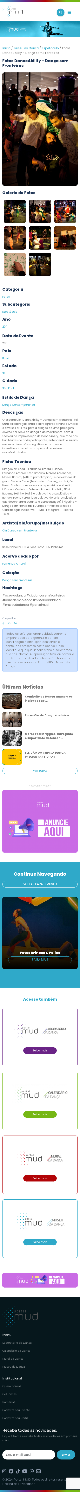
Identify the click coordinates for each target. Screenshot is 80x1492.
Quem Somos (11, 1386)
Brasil (5, 358)
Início (6, 48)
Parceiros (8, 1402)
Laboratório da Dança (17, 1342)
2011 (4, 327)
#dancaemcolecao (17, 600)
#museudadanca (15, 605)
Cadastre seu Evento (16, 1410)
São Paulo (9, 388)
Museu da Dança (26, 48)
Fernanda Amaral (14, 564)
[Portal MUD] (28, 12)
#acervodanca (14, 595)
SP (3, 373)
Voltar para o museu (40, 884)
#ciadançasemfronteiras (45, 595)
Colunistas (9, 1394)
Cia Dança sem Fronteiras (19, 530)
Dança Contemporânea (18, 405)
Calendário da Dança (16, 1350)
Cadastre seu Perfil (15, 1418)
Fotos (6, 297)
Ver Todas (40, 770)
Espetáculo (50, 48)
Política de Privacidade (18, 1484)
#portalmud (39, 605)
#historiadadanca (47, 600)
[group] (40, 821)
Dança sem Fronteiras (17, 580)
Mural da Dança (12, 1358)
